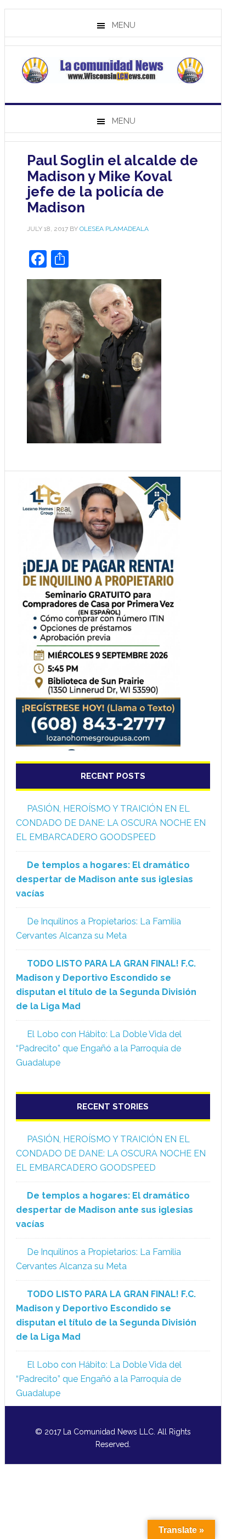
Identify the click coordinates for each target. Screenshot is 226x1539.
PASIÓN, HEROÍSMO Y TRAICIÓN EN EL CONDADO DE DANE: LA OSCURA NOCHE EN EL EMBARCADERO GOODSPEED (111, 822)
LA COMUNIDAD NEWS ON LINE (113, 70)
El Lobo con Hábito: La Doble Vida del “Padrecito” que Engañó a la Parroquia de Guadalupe (99, 1048)
